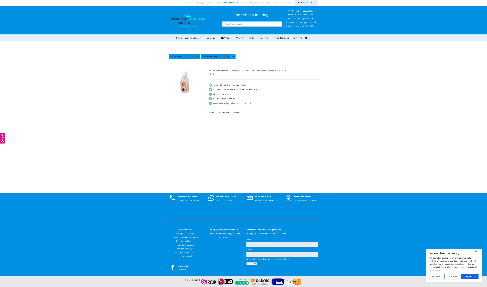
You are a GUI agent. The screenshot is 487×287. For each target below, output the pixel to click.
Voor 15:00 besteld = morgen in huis (229, 85)
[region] (454, 265)
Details (237, 112)
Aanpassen (436, 276)
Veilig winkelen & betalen (224, 98)
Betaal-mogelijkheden (185, 241)
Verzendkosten (185, 229)
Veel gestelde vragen (186, 248)
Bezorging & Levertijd (185, 233)
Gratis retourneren (221, 94)
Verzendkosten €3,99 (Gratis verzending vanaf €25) (235, 89)
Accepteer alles (469, 276)
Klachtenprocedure (185, 245)
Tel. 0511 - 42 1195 (224, 200)
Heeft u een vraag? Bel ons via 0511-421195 (232, 103)
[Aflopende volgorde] (197, 56)
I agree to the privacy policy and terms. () (269, 259)
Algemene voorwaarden (185, 252)
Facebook (182, 269)
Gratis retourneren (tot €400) (185, 237)
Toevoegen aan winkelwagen (221, 112)
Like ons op (183, 266)
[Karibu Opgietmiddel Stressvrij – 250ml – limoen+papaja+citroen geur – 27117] (185, 82)
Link (286, 259)
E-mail (250, 249)
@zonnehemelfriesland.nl (266, 200)
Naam (249, 239)
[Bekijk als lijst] (232, 56)
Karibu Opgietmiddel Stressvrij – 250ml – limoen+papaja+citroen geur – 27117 (248, 71)
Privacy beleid (186, 256)
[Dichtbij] (478, 251)
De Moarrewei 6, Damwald (305, 200)
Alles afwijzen (452, 276)
